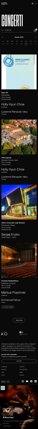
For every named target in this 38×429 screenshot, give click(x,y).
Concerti (22, 366)
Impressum (22, 426)
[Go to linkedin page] (35, 381)
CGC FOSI (6, 423)
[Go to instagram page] (23, 381)
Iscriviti (19, 361)
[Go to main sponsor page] (19, 417)
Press (3, 375)
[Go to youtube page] (27, 381)
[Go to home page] (19, 410)
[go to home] (4, 3)
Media (21, 372)
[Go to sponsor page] (13, 333)
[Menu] (36, 4)
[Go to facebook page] (31, 381)
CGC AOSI (22, 423)
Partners (3, 369)
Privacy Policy (7, 426)
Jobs (2, 372)
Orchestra (4, 366)
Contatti (22, 375)
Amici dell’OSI (23, 369)
